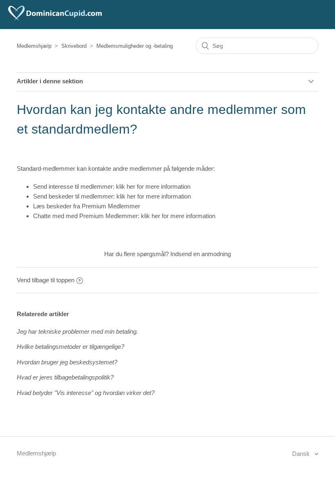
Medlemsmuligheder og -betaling (134, 46)
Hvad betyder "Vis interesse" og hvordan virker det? (85, 392)
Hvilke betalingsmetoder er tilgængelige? (70, 346)
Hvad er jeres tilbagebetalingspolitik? (65, 377)
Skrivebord (74, 46)
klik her (125, 186)
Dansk (301, 453)
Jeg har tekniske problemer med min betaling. (77, 331)
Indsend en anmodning (200, 253)
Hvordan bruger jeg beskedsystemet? (67, 362)
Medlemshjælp (34, 46)
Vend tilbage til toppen (45, 280)
